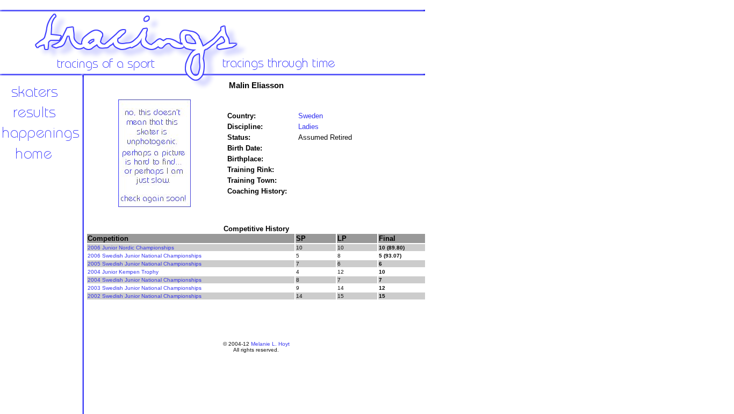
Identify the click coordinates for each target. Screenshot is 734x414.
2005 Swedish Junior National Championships (145, 264)
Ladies (308, 127)
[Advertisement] (462, 252)
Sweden (310, 116)
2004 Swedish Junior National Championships (145, 280)
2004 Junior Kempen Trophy (123, 272)
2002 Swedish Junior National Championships (145, 296)
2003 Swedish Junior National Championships (145, 288)
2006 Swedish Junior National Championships (145, 256)
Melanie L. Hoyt (270, 344)
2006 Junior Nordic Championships (131, 248)
